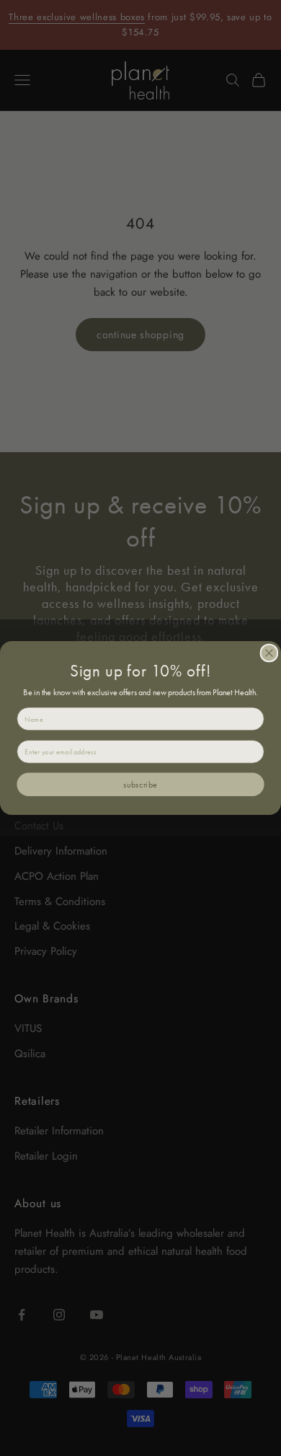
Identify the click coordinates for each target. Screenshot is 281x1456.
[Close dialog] (269, 653)
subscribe (140, 784)
